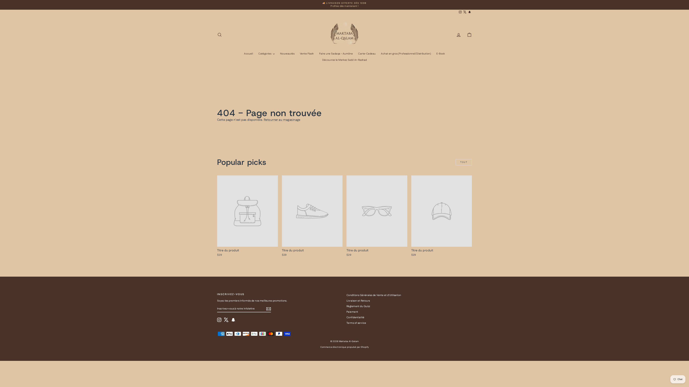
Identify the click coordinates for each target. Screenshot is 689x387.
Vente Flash (307, 54)
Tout (464, 162)
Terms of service (356, 323)
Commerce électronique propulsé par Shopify (344, 347)
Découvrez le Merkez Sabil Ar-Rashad (344, 60)
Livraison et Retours (358, 301)
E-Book (440, 54)
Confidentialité (355, 317)
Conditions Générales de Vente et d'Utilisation (373, 295)
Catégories (265, 54)
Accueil (248, 54)
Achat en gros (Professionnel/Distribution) (406, 54)
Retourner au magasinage (282, 120)
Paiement (352, 312)
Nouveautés (287, 54)
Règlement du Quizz (358, 306)
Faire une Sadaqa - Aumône (336, 54)
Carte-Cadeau (367, 54)
